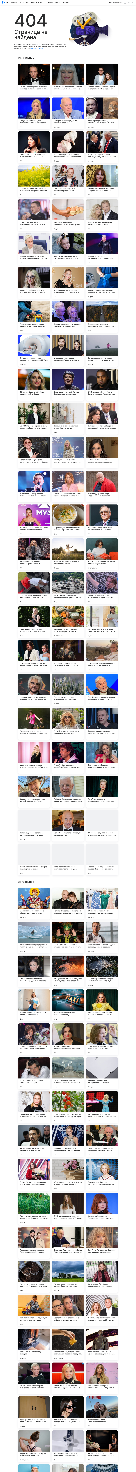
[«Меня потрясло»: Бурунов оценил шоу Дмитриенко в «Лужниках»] (34, 961)
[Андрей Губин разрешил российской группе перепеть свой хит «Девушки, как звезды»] (68, 758)
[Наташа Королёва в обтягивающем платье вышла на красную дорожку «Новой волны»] (68, 1310)
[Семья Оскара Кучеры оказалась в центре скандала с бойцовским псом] (34, 79)
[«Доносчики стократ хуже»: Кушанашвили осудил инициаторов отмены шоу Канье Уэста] (34, 1344)
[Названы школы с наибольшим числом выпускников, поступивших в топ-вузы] (34, 1277)
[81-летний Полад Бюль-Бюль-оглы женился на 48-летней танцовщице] (102, 520)
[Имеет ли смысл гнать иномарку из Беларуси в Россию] (34, 859)
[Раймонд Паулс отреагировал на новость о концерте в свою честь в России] (68, 792)
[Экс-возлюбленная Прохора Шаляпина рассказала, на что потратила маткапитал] (102, 1277)
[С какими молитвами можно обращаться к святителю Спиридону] (34, 1175)
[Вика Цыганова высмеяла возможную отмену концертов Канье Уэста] (68, 452)
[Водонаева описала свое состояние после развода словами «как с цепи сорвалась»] (68, 859)
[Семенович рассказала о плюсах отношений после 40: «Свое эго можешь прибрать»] (34, 1378)
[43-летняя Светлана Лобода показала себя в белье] (34, 385)
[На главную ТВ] (6, 2)
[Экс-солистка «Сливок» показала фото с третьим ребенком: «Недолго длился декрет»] (34, 554)
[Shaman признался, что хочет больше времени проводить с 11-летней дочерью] (34, 249)
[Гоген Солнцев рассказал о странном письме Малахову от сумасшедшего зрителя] (68, 1209)
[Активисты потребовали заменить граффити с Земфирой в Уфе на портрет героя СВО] (34, 724)
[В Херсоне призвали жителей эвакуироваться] (34, 1131)
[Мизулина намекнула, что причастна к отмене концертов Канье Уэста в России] (34, 113)
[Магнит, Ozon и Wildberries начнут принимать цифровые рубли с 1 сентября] (102, 995)
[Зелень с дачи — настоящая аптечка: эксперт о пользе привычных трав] (34, 826)
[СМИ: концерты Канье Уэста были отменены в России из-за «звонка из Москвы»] (102, 385)
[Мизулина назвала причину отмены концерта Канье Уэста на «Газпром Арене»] (34, 758)
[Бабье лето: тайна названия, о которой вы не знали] (68, 554)
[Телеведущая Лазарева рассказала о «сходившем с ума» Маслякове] (102, 1446)
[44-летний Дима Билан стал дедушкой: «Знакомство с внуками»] (34, 1412)
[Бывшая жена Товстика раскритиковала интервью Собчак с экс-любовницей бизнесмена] (102, 452)
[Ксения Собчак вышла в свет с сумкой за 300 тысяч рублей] (68, 1097)
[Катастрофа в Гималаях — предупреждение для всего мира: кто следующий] (68, 588)
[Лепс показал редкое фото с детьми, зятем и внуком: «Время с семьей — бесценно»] (34, 452)
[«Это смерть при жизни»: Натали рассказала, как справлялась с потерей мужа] (68, 79)
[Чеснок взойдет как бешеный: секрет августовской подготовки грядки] (68, 147)
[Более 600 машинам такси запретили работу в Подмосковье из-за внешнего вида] (68, 1277)
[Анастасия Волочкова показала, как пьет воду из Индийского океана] (68, 249)
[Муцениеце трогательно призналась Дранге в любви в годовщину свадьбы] (68, 351)
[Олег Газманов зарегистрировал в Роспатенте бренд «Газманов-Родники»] (102, 690)
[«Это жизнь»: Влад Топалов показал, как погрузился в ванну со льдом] (34, 486)
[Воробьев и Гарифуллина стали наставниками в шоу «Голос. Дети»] (102, 927)
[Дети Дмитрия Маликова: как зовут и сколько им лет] (102, 1310)
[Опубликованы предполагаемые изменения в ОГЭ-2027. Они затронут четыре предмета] (34, 588)
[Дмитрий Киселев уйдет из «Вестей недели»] (68, 113)
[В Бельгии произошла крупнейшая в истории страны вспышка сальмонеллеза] (68, 215)
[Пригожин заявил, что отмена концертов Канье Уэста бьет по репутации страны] (68, 1131)
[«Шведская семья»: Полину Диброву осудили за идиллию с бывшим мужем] (102, 1131)
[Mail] (3, 2)
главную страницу (37, 48)
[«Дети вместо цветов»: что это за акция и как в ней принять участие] (68, 1446)
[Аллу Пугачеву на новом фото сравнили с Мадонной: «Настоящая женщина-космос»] (68, 724)
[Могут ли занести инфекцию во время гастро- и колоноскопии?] (102, 283)
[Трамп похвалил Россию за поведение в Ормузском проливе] (68, 1029)
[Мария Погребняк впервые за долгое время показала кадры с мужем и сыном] (34, 283)
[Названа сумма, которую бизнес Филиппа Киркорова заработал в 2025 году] (34, 690)
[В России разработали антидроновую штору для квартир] (102, 1344)
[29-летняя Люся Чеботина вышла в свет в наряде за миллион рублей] (34, 520)
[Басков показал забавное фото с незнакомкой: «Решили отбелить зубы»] (34, 893)
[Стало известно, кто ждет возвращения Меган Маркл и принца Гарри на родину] (102, 961)
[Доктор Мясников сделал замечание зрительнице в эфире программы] (34, 215)
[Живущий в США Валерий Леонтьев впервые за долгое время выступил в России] (68, 656)
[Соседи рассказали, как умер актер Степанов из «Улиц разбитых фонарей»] (34, 792)
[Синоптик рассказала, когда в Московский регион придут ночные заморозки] (102, 1243)
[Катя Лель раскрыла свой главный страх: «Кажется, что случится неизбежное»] (102, 792)
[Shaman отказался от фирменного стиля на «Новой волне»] (102, 249)
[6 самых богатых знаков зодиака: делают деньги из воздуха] (102, 1209)
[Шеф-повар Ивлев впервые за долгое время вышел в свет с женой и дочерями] (34, 927)
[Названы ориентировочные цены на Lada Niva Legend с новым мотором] (102, 859)
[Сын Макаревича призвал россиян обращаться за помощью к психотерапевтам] (68, 181)
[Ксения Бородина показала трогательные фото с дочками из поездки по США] (68, 927)
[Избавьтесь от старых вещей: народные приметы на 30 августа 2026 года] (34, 1063)
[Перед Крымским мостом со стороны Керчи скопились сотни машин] (68, 1344)
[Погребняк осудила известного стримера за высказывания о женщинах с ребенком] (102, 1063)
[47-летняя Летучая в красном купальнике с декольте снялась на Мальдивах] (102, 826)
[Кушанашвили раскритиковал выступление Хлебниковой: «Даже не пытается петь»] (34, 147)
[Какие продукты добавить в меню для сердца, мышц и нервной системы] (68, 622)
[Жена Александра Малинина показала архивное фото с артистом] (102, 215)
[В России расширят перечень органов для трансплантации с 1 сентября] (102, 1097)
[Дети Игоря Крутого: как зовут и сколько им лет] (68, 826)
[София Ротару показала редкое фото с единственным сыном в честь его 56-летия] (34, 1446)
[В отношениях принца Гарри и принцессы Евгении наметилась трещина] (102, 419)
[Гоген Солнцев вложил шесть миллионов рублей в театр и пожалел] (102, 1412)
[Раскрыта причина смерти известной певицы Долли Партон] (102, 1378)
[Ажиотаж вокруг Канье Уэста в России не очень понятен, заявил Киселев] (68, 995)
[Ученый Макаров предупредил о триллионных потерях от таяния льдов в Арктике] (34, 1209)
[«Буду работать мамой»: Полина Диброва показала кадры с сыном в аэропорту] (102, 181)
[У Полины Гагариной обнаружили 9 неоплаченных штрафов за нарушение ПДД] (102, 893)
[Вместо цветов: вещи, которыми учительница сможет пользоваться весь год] (102, 554)
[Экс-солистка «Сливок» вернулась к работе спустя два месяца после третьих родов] (102, 758)
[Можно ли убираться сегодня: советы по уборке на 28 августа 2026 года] (102, 622)
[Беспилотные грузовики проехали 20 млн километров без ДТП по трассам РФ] (102, 317)
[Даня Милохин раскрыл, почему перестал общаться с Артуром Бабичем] (34, 419)
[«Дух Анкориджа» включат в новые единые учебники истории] (102, 147)
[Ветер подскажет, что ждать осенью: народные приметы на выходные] (102, 351)
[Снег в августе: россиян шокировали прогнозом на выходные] (68, 690)
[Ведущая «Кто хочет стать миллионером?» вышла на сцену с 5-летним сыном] (68, 1412)
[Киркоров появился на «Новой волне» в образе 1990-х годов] (102, 1029)
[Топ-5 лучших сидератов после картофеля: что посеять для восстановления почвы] (68, 893)
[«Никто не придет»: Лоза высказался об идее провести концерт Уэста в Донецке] (102, 588)
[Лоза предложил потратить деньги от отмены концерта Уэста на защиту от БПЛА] (34, 1029)
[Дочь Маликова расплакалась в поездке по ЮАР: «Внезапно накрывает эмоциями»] (102, 656)
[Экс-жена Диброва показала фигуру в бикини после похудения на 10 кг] (34, 995)
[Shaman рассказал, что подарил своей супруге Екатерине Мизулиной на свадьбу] (68, 317)
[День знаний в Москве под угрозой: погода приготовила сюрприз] (34, 622)
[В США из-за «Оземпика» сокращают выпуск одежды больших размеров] (102, 1175)
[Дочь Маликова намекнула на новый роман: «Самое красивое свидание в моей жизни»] (34, 656)
